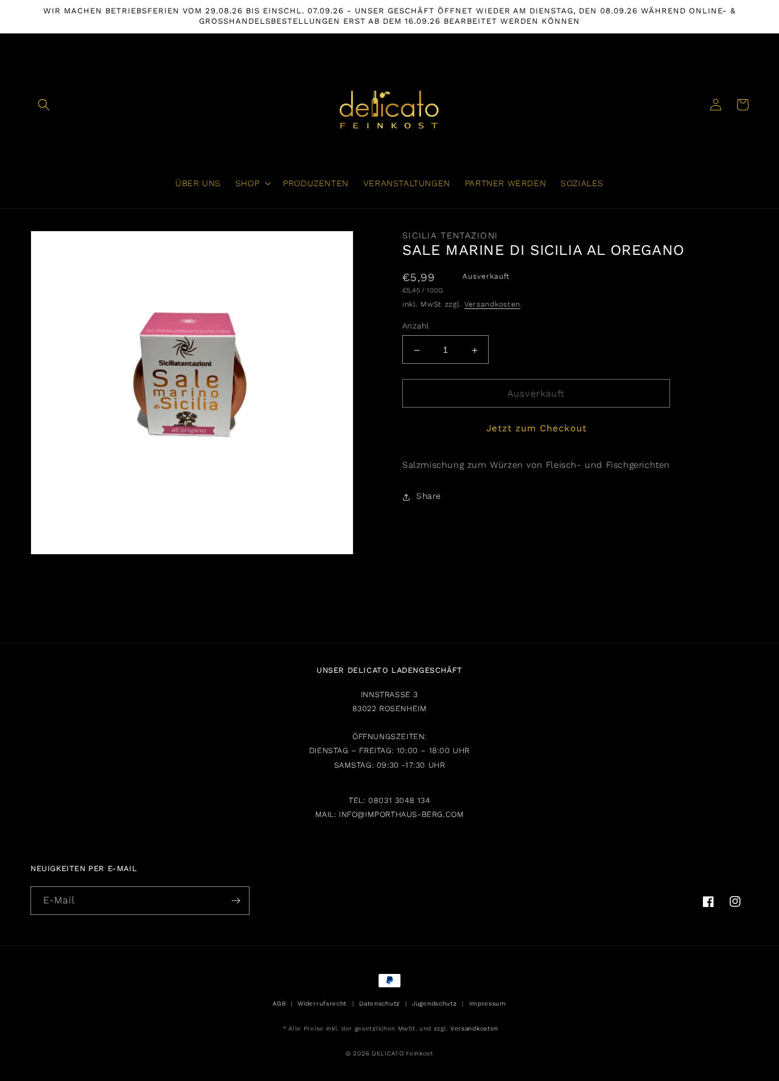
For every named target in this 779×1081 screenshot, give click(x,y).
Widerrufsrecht (322, 1003)
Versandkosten (492, 305)
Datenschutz (379, 1003)
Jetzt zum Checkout (536, 428)
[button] (43, 104)
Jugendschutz (434, 1003)
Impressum (487, 1003)
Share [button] (428, 496)
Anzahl (415, 326)
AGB (279, 1003)
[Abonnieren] (235, 900)
